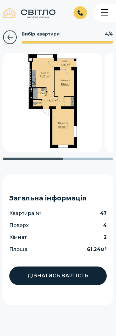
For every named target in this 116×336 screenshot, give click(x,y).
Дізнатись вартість (58, 276)
